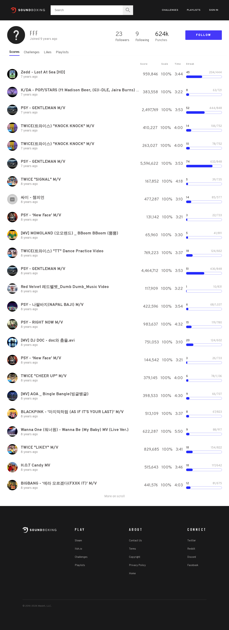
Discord (191, 557)
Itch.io (78, 549)
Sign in (213, 10)
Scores (14, 52)
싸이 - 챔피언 (32, 197)
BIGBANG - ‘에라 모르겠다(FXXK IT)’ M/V (59, 483)
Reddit (191, 549)
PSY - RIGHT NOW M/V (42, 322)
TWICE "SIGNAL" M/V (41, 179)
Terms (132, 549)
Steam (78, 540)
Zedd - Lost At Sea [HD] (43, 72)
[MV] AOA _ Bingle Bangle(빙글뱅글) (55, 394)
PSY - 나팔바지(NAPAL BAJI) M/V (52, 304)
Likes (48, 52)
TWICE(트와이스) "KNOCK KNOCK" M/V (57, 126)
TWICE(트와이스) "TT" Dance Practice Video (62, 251)
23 (118, 34)
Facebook (192, 565)
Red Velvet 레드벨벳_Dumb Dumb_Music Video (65, 287)
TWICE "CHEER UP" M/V (44, 376)
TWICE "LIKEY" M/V (39, 447)
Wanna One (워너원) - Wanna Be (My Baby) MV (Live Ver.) (75, 430)
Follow (203, 35)
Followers (122, 40)
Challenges (170, 10)
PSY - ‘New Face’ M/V (41, 215)
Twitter (191, 540)
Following (142, 40)
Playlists (194, 10)
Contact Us (135, 540)
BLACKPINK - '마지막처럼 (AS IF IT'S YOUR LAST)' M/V (72, 412)
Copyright (134, 557)
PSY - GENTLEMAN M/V (43, 108)
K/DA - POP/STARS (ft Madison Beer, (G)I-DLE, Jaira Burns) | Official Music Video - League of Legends (118, 90)
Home (132, 573)
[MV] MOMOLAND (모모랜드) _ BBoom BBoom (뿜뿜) (69, 233)
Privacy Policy (137, 565)
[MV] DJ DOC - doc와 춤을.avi (48, 340)
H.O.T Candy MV (35, 465)
